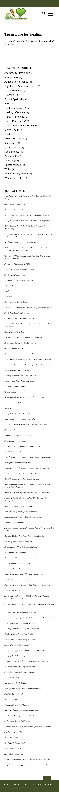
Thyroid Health (10, 392)
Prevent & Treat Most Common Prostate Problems (23, 337)
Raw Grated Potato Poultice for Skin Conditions (22, 446)
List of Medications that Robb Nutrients (19, 413)
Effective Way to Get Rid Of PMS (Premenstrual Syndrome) (26, 661)
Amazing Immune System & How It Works (20, 375)
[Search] (44, 13)
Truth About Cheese (11, 737)
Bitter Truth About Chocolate (15, 441)
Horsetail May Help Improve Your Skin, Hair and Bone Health (27, 492)
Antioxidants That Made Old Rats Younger (20, 672)
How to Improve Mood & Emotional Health (20, 547)
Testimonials (11, 156)
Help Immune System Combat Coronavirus (20, 343)
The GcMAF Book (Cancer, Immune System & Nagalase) (25, 424)
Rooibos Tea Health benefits (15, 275)
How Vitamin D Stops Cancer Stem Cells (19, 419)
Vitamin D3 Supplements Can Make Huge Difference (24, 650)
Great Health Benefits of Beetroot (17, 705)
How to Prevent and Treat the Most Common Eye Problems (26, 468)
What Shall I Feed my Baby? (15, 552)
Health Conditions (14, 107)
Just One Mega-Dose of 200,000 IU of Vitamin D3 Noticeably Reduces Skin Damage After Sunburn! (27, 597)
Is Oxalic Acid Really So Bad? (15, 683)
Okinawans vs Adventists (13, 348)
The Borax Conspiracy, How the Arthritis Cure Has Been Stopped (29, 617)
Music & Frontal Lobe (12, 748)
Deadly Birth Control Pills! (14, 743)
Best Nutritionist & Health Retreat (17, 563)
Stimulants (10, 142)
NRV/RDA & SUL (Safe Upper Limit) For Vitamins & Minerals (27, 359)
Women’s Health (13, 178)
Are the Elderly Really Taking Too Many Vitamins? (23, 473)
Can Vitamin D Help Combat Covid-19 (19, 318)
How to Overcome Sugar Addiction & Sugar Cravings (24, 574)
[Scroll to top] (47, 780)
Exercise (9, 94)
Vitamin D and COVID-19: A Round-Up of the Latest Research (28, 307)
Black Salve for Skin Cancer (15, 451)
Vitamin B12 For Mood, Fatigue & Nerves (20, 639)
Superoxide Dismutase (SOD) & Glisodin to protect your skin (27, 759)
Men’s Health (11, 129)
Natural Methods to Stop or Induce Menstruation (22, 354)
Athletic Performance (16, 81)
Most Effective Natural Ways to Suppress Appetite (22, 688)
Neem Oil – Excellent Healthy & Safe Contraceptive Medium (27, 585)
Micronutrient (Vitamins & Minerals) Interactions (23, 517)
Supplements (11, 151)
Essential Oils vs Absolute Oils (15, 522)
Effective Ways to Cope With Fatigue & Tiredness (22, 579)
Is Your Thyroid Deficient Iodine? (17, 645)
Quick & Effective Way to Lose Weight (18, 634)
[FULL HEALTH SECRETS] (24, 13)
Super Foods (11, 147)
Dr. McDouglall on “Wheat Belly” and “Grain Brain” (24, 397)
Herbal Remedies (14, 116)
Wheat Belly (8, 408)
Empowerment (12, 90)
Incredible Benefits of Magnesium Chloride (20, 511)
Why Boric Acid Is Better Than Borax (18, 568)
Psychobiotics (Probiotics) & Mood (17, 370)
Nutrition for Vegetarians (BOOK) (17, 264)
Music (7, 134)
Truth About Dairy (11, 699)
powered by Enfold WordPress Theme (21, 788)
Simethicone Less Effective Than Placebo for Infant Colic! (26, 715)
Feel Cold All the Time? (13, 590)
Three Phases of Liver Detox (15, 332)
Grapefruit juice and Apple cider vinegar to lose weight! (25, 764)
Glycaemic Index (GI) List (14, 403)
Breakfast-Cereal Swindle (13, 694)
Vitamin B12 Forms (11, 285)
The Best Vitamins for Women (15, 386)
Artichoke (8, 291)
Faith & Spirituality (14, 99)
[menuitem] (44, 13)
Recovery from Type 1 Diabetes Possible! (19, 381)
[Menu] (51, 13)
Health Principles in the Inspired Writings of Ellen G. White (26, 215)
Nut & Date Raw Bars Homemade (17, 313)
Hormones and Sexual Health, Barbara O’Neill (22, 558)
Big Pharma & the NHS (13, 732)
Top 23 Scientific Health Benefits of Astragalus (21, 479)
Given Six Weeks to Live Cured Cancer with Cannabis (24, 536)
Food (7, 103)
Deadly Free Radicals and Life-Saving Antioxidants (23, 242)
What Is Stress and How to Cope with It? (19, 506)
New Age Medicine (14, 138)
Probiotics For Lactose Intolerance (17, 435)
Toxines (8, 160)
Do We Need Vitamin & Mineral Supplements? (21, 710)
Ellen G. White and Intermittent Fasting (19, 269)
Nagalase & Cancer (11, 430)
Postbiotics (8, 296)
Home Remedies (14, 121)
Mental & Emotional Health (19, 125)
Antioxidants (11, 77)
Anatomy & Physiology (17, 72)
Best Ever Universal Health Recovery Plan (20, 612)
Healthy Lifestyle (14, 112)
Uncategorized (12, 164)
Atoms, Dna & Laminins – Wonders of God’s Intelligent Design (28, 364)
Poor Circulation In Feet (13, 209)
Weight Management (16, 173)
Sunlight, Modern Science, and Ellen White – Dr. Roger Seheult (28, 220)
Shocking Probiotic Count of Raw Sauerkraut (21, 628)
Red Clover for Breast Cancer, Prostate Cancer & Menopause (27, 457)
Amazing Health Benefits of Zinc (16, 655)
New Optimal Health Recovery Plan (17, 462)
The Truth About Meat (12, 677)
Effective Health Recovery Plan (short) (18, 280)
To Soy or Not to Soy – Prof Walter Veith (19, 666)
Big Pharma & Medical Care (19, 86)
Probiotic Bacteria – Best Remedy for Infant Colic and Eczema (28, 726)
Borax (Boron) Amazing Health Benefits (19, 623)
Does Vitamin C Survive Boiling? (16, 302)
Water (7, 169)
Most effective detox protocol (15, 754)
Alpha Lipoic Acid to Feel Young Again (19, 721)
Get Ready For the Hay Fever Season (18, 541)
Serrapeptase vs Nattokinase (15, 204)
